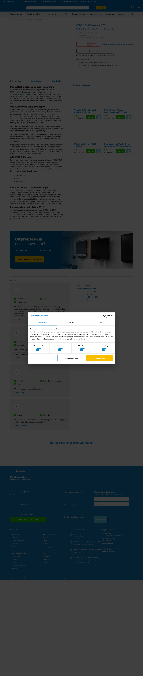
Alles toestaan (99, 358)
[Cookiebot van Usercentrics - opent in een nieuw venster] (104, 316)
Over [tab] (100, 322)
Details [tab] (71, 322)
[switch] (60, 349)
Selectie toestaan (71, 358)
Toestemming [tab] (42, 322)
